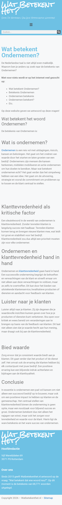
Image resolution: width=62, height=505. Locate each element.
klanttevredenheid (29, 271)
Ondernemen (8, 150)
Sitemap (48, 497)
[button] (31, 24)
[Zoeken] (59, 32)
